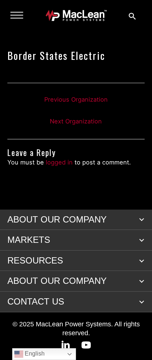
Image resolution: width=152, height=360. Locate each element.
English (34, 353)
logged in (59, 162)
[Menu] (16, 15)
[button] (141, 219)
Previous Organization (76, 99)
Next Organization (76, 121)
